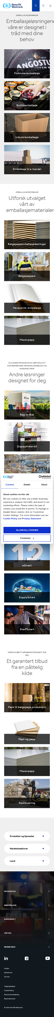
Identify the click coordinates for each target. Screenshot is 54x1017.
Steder (6, 968)
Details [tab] (27, 484)
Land (12, 861)
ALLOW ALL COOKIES (27, 530)
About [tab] (44, 484)
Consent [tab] (10, 484)
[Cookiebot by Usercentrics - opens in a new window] (39, 477)
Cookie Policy (10, 518)
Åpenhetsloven (9, 999)
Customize (25, 538)
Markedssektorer (19, 848)
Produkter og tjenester (22, 836)
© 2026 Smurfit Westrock (13, 1007)
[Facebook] (26, 958)
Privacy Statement (31, 518)
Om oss (7, 977)
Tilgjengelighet (9, 986)
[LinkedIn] (6, 958)
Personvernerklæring (11, 995)
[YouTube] (47, 958)
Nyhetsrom (8, 973)
